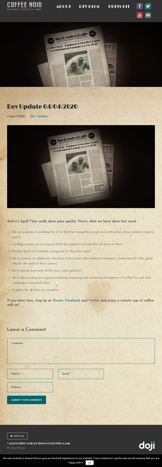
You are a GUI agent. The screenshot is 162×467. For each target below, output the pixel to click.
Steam (58, 300)
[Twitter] (148, 9)
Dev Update (39, 116)
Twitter (94, 300)
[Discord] (148, 18)
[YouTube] (140, 18)
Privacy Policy (16, 448)
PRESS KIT (119, 6)
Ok (89, 462)
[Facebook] (140, 9)
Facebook (72, 300)
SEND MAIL (18, 436)
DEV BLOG (89, 6)
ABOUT (63, 6)
